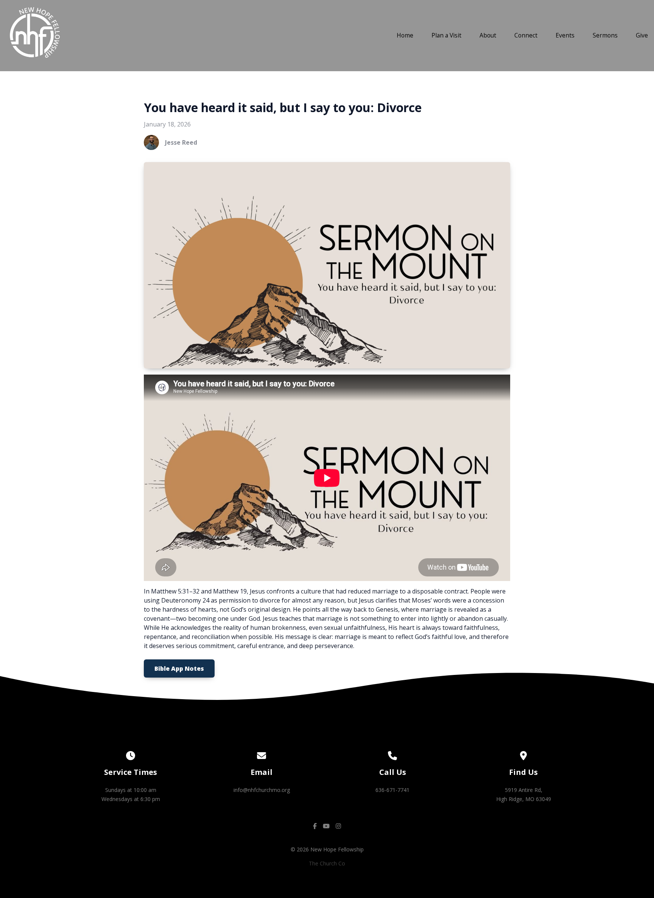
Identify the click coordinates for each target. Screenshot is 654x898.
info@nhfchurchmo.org (262, 789)
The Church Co (327, 863)
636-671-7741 (392, 789)
